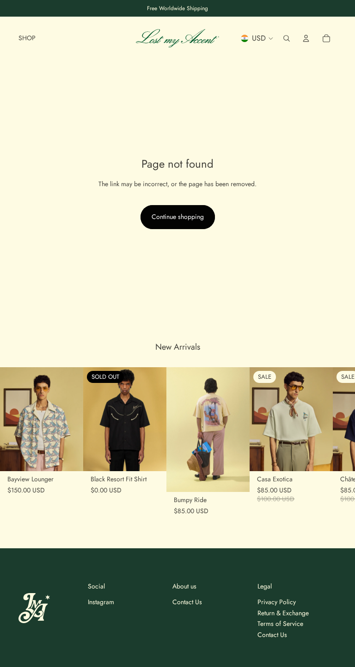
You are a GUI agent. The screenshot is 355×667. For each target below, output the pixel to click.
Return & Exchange (283, 613)
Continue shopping (178, 216)
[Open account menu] (306, 38)
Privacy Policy (276, 601)
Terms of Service (280, 623)
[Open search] (286, 38)
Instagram (101, 601)
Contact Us (187, 601)
